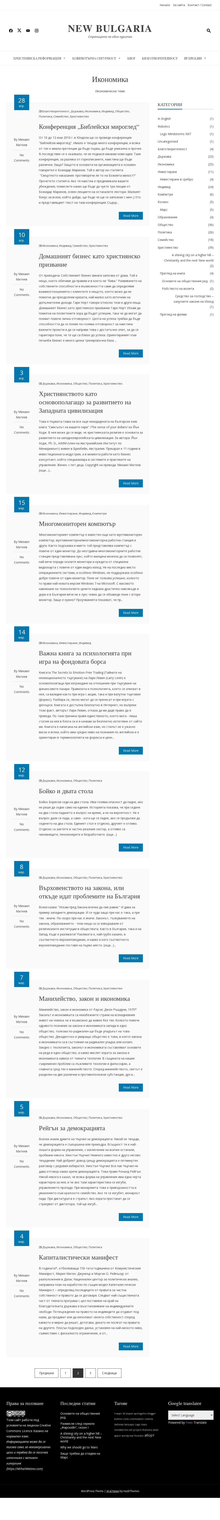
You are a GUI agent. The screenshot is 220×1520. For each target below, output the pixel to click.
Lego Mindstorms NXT (175, 134)
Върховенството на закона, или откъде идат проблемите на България (89, 891)
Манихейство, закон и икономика (84, 998)
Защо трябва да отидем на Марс (80, 1455)
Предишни (46, 1373)
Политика (45, 116)
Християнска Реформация (37, 58)
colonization (137, 1418)
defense (119, 1424)
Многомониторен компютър (77, 523)
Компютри (99, 513)
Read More (131, 216)
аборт (149, 1435)
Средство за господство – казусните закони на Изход (194, 298)
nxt (130, 1429)
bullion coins (121, 1418)
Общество (122, 111)
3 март (118, 1413)
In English (193, 58)
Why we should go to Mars (79, 1447)
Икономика (92, 111)
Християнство (79, 116)
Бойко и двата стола (66, 790)
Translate (200, 1422)
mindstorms (121, 1429)
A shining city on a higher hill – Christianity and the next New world (189, 257)
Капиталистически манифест (78, 1257)
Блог (131, 58)
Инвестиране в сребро (176, 179)
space (117, 1435)
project (137, 1429)
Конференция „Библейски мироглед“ (89, 126)
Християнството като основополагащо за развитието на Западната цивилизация (85, 401)
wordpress (127, 1435)
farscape (129, 1424)
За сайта (179, 5)
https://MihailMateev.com (24, 1469)
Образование (167, 217)
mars (144, 1424)
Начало (165, 5)
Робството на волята (178, 288)
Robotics (164, 126)
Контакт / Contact (199, 5)
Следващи (109, 1373)
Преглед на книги (172, 273)
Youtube (139, 1435)
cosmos (149, 1418)
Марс (164, 210)
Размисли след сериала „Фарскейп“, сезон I (77, 1425)
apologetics (140, 1413)
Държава (77, 111)
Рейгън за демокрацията (72, 1127)
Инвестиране (68, 513)
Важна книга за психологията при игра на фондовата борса (85, 656)
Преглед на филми (173, 314)
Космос (163, 202)
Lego (137, 1424)
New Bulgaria (110, 28)
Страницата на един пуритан (110, 37)
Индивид (108, 111)
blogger (151, 1413)
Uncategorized (168, 141)
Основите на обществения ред (185, 281)
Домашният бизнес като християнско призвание (89, 259)
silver (156, 1429)
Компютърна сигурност (94, 58)
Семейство (61, 116)
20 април (128, 1413)
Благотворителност (160, 58)
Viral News (112, 1491)
